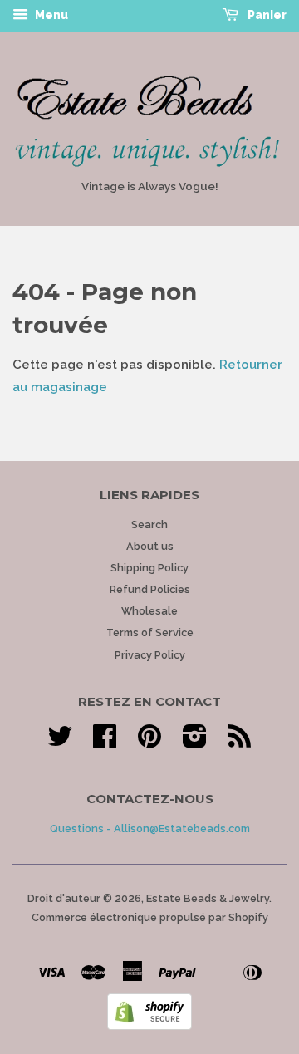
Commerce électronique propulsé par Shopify (150, 917)
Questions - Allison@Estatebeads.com (150, 828)
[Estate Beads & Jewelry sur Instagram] (195, 742)
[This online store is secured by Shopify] (149, 1025)
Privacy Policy (150, 655)
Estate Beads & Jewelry (207, 898)
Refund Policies (150, 589)
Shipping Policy (149, 567)
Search (149, 524)
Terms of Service (150, 632)
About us (150, 546)
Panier (266, 15)
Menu (50, 15)
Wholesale (149, 611)
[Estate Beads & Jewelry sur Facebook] (104, 742)
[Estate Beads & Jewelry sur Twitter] (59, 742)
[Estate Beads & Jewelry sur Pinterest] (149, 742)
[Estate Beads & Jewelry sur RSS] (240, 742)
